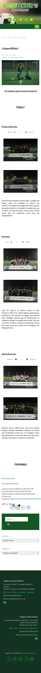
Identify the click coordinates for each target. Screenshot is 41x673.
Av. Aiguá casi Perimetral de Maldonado (24, 628)
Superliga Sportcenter (16, 57)
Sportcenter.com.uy (29, 653)
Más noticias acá (8, 478)
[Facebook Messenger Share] (28, 507)
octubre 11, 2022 (10, 55)
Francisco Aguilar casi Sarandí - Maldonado (19, 592)
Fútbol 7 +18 (5, 57)
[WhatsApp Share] (23, 507)
